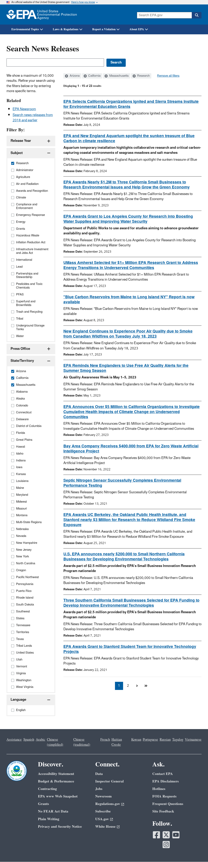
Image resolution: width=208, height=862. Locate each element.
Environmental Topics (25, 29)
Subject (17, 153)
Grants (43, 804)
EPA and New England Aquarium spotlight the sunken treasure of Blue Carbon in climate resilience (129, 138)
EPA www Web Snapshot (58, 796)
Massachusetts (118, 76)
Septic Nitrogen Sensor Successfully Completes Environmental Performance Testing (122, 483)
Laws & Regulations (65, 29)
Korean (136, 739)
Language (18, 699)
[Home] (42, 14)
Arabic (40, 739)
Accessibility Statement (56, 774)
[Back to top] (197, 851)
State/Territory (22, 360)
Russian (165, 739)
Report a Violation (104, 29)
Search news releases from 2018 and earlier (33, 117)
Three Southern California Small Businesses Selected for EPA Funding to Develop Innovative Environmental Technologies (131, 603)
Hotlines (158, 789)
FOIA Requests (164, 796)
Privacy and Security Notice (60, 826)
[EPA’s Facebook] (156, 835)
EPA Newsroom (24, 109)
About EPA (136, 29)
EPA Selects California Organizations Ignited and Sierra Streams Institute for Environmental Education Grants (131, 104)
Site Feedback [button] (163, 811)
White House (105, 826)
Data (99, 774)
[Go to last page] (146, 686)
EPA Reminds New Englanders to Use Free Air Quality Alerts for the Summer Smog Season (125, 368)
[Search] (197, 15)
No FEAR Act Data (53, 811)
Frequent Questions (167, 804)
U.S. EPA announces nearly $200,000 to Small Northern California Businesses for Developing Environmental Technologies (124, 556)
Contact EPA (162, 774)
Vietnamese (193, 739)
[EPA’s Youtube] (176, 835)
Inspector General (109, 781)
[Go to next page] (137, 686)
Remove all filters (168, 76)
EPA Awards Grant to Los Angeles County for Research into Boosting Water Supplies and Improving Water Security (128, 219)
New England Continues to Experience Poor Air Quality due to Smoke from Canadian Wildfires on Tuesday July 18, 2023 (128, 333)
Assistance (14, 739)
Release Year (21, 140)
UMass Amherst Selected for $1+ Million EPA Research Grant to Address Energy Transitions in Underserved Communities (130, 265)
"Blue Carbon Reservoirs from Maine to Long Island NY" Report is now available (129, 299)
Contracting (47, 789)
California (94, 76)
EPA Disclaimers (165, 781)
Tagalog (177, 739)
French (105, 739)
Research (143, 76)
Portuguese (150, 739)
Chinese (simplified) (55, 742)
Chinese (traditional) (81, 742)
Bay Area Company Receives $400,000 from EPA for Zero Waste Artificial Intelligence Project (130, 448)
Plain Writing (48, 819)
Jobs (98, 789)
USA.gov (102, 819)
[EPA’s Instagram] (166, 844)
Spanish (28, 739)
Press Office (20, 348)
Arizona (74, 76)
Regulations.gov (107, 804)
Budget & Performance (56, 781)
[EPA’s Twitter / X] (166, 835)
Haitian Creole (117, 742)
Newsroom (103, 796)
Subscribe (103, 811)
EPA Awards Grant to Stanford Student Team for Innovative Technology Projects (129, 649)
